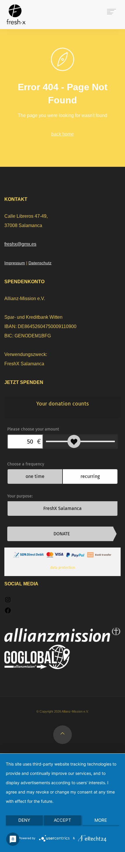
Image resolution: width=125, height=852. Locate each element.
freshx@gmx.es (20, 244)
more (100, 820)
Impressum (14, 263)
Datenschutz (39, 263)
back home (62, 134)
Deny (24, 820)
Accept (62, 820)
